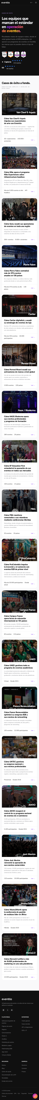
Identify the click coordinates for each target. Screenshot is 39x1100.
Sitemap (4, 1096)
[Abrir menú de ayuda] (35, 1096)
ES (31, 2)
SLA (19, 1093)
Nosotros (24, 1065)
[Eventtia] (5, 3)
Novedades (5, 1078)
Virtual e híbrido (6, 1055)
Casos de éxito (26, 1024)
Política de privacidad (7, 1093)
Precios (24, 1071)
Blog (3, 1068)
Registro (4, 1029)
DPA (15, 1093)
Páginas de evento (7, 1026)
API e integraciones (27, 1027)
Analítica (4, 1039)
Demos (4, 1065)
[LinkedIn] (3, 1010)
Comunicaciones (6, 1033)
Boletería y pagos (7, 1045)
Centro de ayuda (6, 1071)
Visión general (26, 1021)
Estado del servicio (7, 1081)
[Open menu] (36, 2)
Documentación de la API (9, 1075)
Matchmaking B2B (7, 1049)
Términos (30, 1093)
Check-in (4, 1036)
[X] (7, 1010)
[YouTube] (11, 1010)
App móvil (5, 1052)
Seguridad (24, 1093)
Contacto (24, 1068)
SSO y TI (24, 1030)
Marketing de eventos (8, 1042)
